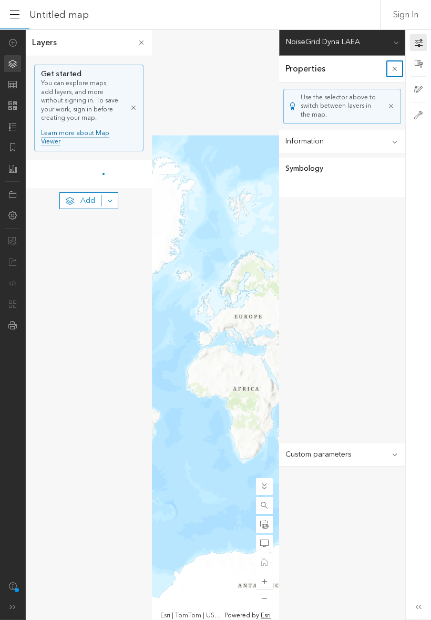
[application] (215, 324)
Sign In (405, 14)
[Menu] (14, 14)
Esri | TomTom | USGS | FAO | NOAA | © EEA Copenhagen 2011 (191, 616)
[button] (264, 505)
